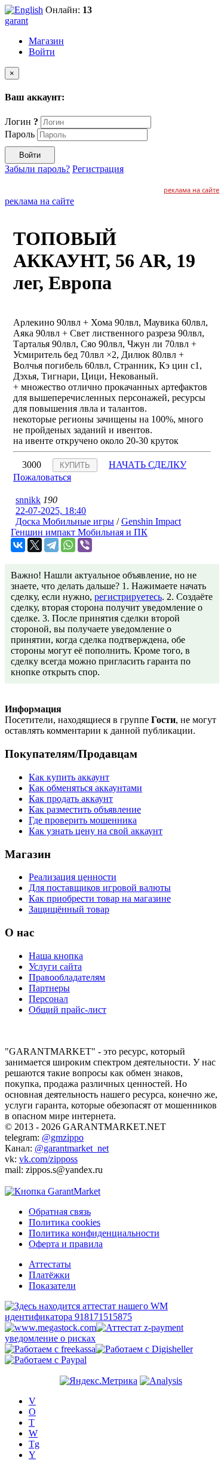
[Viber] (85, 545)
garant (16, 21)
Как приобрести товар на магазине (100, 898)
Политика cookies (64, 1222)
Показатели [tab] (52, 1286)
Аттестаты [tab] (50, 1264)
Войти (42, 52)
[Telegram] (51, 545)
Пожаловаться (42, 477)
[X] (34, 545)
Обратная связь (60, 1211)
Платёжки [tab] (49, 1275)
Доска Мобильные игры (65, 521)
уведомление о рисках (50, 1338)
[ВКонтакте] (18, 545)
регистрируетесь (128, 597)
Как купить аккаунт (69, 777)
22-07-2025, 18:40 (51, 511)
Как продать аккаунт (71, 799)
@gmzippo (63, 1137)
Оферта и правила (66, 1244)
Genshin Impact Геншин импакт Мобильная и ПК (96, 526)
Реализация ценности (72, 877)
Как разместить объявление (85, 809)
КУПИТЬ (75, 465)
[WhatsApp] (68, 545)
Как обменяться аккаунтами (85, 788)
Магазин (46, 41)
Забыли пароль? (37, 169)
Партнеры (49, 988)
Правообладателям (67, 977)
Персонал (48, 999)
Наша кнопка (56, 956)
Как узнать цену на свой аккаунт (95, 831)
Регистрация (98, 169)
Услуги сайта (55, 966)
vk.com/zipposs (48, 1159)
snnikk (28, 500)
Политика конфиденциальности (94, 1233)
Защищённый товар (69, 909)
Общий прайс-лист (67, 1009)
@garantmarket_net (72, 1148)
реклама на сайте (191, 189)
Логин (21, 122)
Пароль (20, 134)
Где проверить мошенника (83, 820)
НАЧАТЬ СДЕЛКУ (147, 465)
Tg (34, 1444)
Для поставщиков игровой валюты (100, 888)
